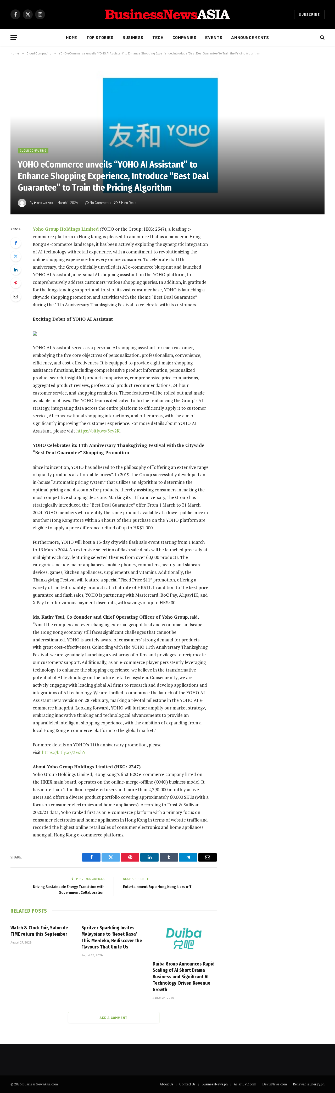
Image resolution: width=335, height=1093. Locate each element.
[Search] (322, 37)
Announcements (250, 37)
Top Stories (100, 37)
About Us (166, 1084)
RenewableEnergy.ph (309, 1084)
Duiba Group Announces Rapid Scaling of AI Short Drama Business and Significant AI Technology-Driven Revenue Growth (184, 976)
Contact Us (187, 1084)
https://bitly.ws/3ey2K (98, 431)
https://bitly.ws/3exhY (64, 752)
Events (213, 37)
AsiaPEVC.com (245, 1084)
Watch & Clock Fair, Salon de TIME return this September (39, 931)
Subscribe (309, 14)
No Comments (100, 203)
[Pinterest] (15, 283)
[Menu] (13, 37)
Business (132, 37)
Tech (158, 37)
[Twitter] (15, 256)
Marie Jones (43, 203)
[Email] (15, 296)
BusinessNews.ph (215, 1084)
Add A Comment (113, 1018)
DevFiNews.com (274, 1084)
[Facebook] (15, 243)
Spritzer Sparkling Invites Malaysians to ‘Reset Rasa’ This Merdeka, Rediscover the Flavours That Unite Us (111, 937)
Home (71, 37)
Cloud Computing (33, 150)
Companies (184, 37)
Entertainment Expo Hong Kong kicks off (157, 886)
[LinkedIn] (15, 269)
